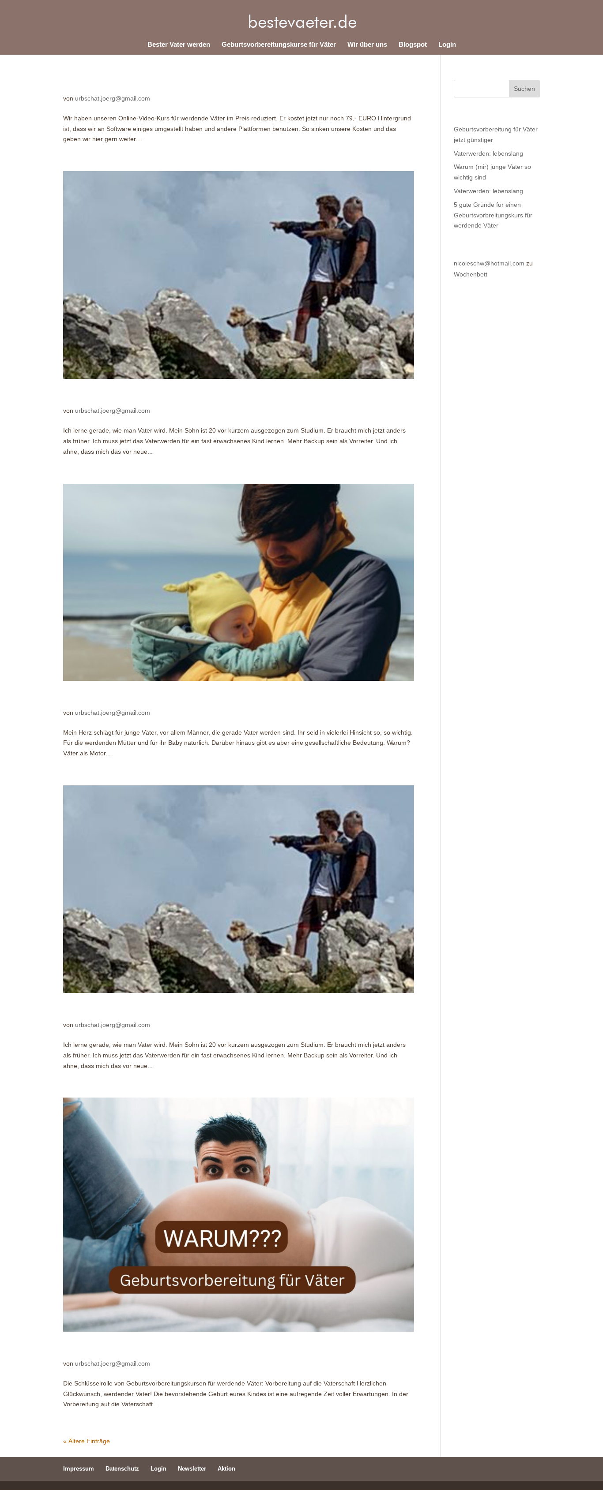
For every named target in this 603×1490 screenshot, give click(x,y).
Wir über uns (367, 44)
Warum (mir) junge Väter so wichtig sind (147, 699)
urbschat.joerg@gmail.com (112, 98)
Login (447, 44)
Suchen (524, 88)
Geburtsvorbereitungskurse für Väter (279, 44)
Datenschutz (122, 1468)
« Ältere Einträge (86, 1441)
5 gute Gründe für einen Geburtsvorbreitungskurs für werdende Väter (208, 1349)
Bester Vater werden (178, 44)
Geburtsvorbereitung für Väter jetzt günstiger (157, 84)
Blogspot (413, 44)
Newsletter (192, 1468)
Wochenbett (470, 274)
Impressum (78, 1468)
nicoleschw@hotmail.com (489, 263)
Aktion (226, 1468)
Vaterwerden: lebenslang (115, 397)
